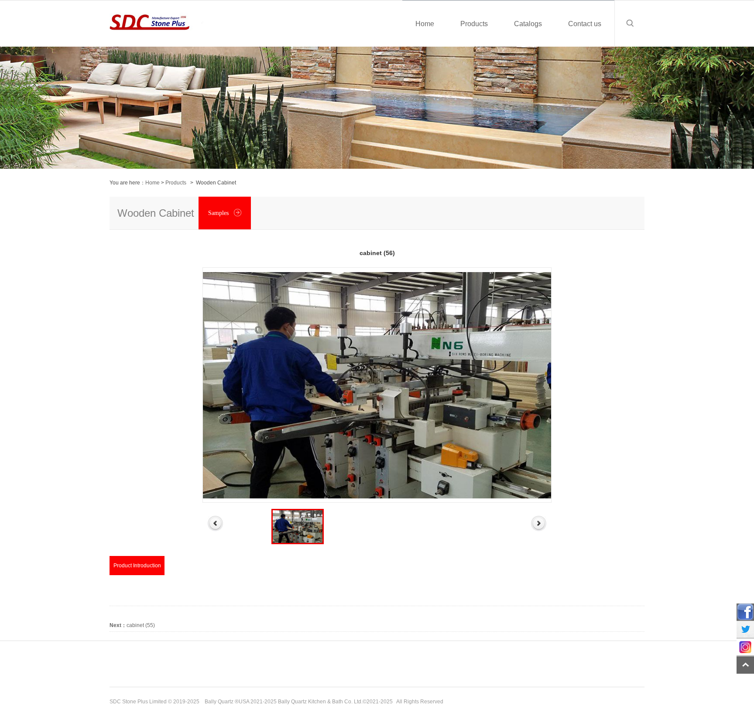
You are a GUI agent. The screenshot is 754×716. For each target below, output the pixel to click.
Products (175, 183)
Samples (219, 213)
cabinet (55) (132, 625)
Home (152, 183)
